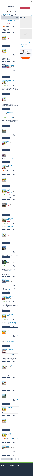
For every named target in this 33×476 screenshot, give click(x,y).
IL (3, 14)
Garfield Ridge (8, 341)
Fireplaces (14, 281)
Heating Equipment (8, 14)
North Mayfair (8, 453)
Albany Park (11, 226)
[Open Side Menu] (31, 1)
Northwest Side (8, 72)
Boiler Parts (12, 14)
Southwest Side (12, 341)
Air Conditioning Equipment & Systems (25, 43)
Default (17, 17)
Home (2, 14)
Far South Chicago (9, 322)
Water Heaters (14, 350)
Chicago (5, 14)
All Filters (3, 17)
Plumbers (14, 130)
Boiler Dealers (14, 82)
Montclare (12, 72)
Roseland (15, 322)
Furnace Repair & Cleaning (23, 44)
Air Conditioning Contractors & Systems (25, 42)
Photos (17, 26)
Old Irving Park (8, 357)
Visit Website (14, 32)
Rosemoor (12, 322)
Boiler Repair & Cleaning (9, 37)
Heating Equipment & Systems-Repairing (25, 45)
